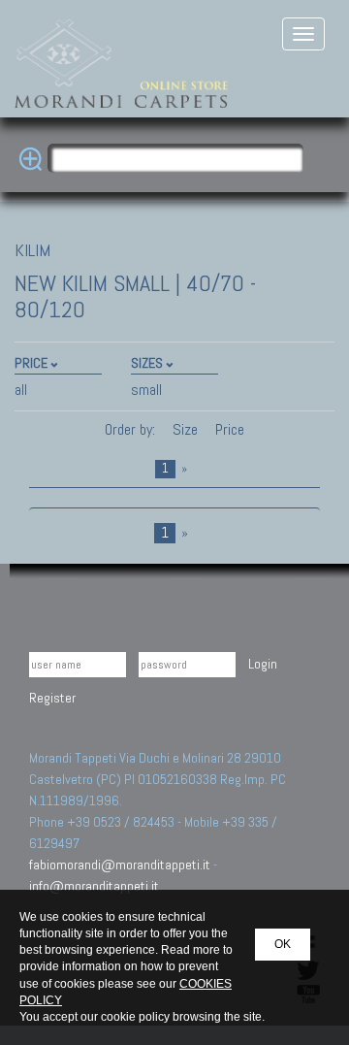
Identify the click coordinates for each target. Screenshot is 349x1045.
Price (227, 429)
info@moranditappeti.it (94, 886)
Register (52, 697)
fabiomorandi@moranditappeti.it (119, 864)
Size (185, 429)
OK (282, 944)
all (21, 389)
